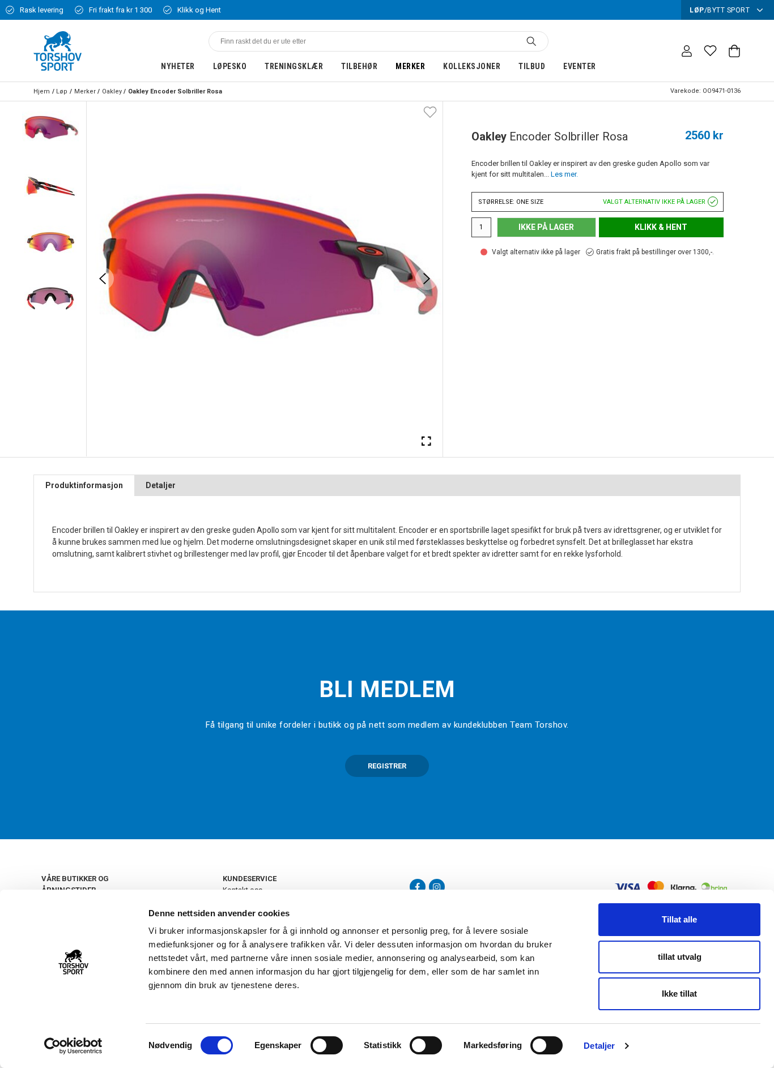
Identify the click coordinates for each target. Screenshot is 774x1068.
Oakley (112, 91)
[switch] (327, 1045)
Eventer (579, 66)
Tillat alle (679, 919)
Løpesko (230, 66)
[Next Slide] (426, 278)
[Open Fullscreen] (426, 440)
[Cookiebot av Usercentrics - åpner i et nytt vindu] (73, 1045)
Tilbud (531, 66)
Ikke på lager (546, 227)
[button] (50, 129)
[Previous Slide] (102, 278)
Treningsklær (294, 66)
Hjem (41, 91)
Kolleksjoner (471, 66)
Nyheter (178, 66)
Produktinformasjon (84, 485)
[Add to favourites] (430, 111)
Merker (410, 66)
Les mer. (564, 174)
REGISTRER (387, 766)
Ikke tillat (679, 993)
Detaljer (599, 1045)
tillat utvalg (679, 957)
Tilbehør (359, 66)
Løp (61, 91)
